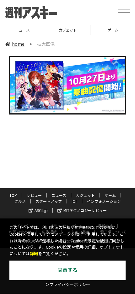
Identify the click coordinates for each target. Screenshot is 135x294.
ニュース (58, 195)
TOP (13, 195)
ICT (74, 201)
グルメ (20, 201)
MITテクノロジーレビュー (85, 210)
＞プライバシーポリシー (67, 284)
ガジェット (51, 29)
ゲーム (96, 29)
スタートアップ (48, 201)
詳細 (34, 253)
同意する (67, 270)
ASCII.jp (41, 210)
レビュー (34, 195)
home (18, 44)
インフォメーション (104, 201)
